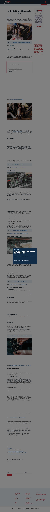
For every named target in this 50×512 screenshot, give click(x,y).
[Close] (36, 247)
